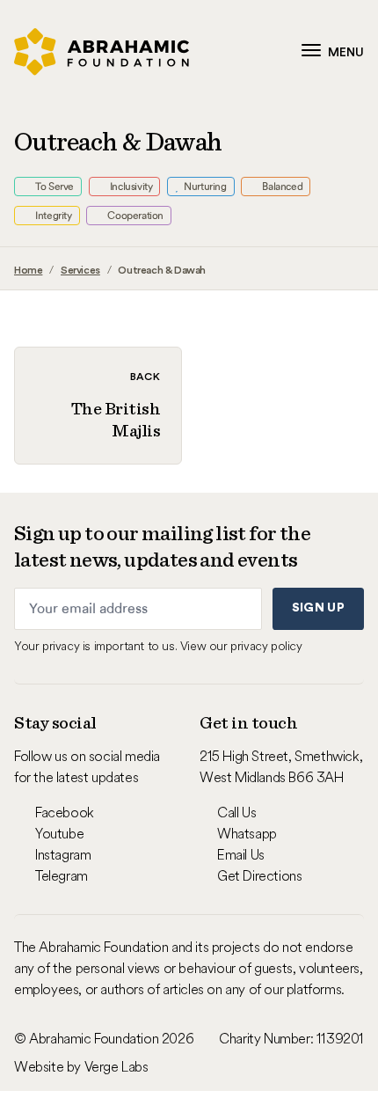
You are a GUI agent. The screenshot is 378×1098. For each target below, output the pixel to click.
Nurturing (204, 186)
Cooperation (134, 215)
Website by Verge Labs (81, 1066)
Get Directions (259, 875)
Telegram (61, 875)
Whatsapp (247, 833)
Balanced (281, 186)
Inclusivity (129, 186)
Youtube (59, 833)
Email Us (241, 854)
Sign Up (318, 608)
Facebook (64, 812)
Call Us (236, 812)
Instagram (63, 854)
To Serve (53, 186)
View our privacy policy (241, 646)
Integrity (52, 215)
